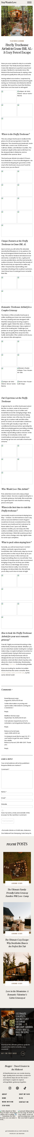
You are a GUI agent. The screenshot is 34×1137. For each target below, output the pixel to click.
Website (4, 804)
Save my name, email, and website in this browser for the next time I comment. (15, 814)
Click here (12, 664)
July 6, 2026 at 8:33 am (12, 733)
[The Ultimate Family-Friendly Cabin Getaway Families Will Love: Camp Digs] (17, 867)
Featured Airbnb (17, 41)
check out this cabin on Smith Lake (13, 673)
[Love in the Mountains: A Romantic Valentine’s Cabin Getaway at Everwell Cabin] (17, 967)
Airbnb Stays (17, 883)
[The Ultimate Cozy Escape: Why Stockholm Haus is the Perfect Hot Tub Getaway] (17, 918)
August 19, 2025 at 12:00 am (13, 700)
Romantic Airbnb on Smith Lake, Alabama (16, 830)
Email (3, 798)
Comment (5, 769)
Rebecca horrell (10, 731)
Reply (6, 712)
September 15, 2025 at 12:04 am (15, 718)
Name (3, 792)
